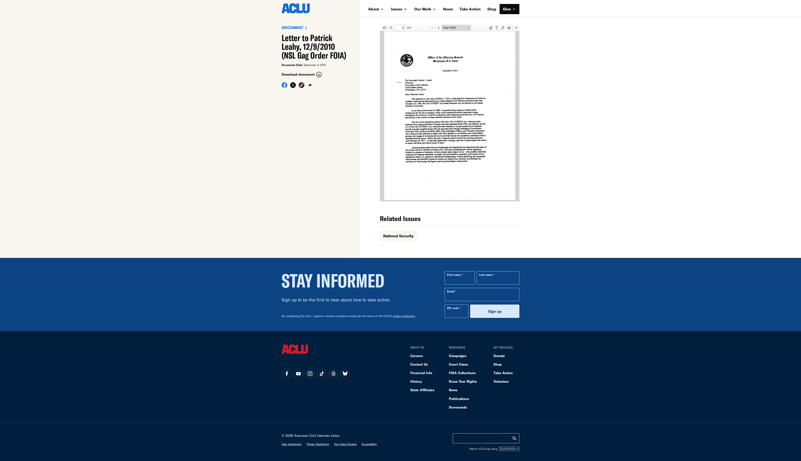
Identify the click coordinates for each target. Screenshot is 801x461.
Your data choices (345, 444)
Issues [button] (397, 9)
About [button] (374, 9)
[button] (301, 85)
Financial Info (421, 373)
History (416, 381)
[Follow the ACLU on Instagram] (310, 374)
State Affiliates (422, 390)
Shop (491, 9)
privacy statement (404, 316)
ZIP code (452, 308)
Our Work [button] (423, 9)
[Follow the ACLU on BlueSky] (345, 374)
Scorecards (458, 407)
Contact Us (419, 364)
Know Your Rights (463, 381)
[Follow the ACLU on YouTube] (298, 374)
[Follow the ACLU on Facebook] (287, 374)
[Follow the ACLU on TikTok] (322, 374)
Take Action (470, 9)
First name (454, 274)
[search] (514, 438)
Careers (416, 356)
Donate (499, 356)
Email (450, 291)
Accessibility (369, 444)
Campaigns (457, 356)
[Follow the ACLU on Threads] (333, 374)
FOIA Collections (462, 373)
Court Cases (458, 364)
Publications (459, 399)
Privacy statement (318, 444)
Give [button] (507, 9)
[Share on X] (293, 86)
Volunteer (501, 381)
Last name (485, 274)
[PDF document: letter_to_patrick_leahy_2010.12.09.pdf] (449, 112)
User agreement (292, 444)
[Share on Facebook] (284, 86)
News (448, 9)
